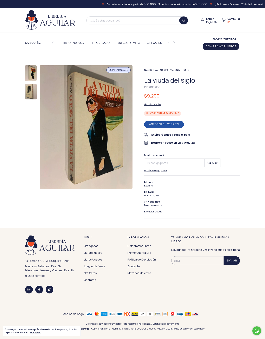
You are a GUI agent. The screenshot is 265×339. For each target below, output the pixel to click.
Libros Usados (101, 43)
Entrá (209, 19)
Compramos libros (221, 46)
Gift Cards (154, 43)
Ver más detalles (152, 104)
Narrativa (151, 70)
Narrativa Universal (174, 70)
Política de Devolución (141, 259)
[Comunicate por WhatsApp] (256, 330)
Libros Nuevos (73, 43)
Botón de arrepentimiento (166, 323)
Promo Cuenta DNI (139, 252)
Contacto (90, 280)
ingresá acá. (144, 323)
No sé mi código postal (155, 170)
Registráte (211, 22)
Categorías (33, 43)
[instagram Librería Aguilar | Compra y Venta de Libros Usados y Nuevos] (29, 289)
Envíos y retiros (224, 39)
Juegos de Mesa (129, 43)
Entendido (35, 332)
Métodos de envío (139, 273)
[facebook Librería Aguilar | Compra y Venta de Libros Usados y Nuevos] (39, 289)
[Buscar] (183, 20)
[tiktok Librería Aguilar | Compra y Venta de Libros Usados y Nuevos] (49, 289)
